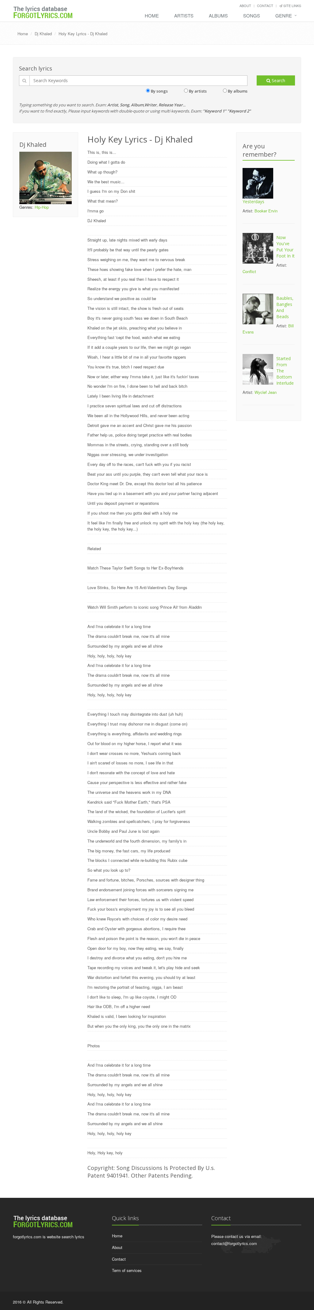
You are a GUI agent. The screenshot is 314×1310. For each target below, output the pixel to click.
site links (291, 5)
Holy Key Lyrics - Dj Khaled (83, 33)
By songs (159, 91)
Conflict (249, 271)
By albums (237, 91)
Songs (251, 15)
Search (277, 80)
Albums (218, 15)
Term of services (127, 1270)
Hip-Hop (42, 207)
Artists (183, 15)
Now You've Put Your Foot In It (285, 246)
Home (152, 15)
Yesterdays (253, 201)
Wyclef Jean (266, 392)
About (245, 5)
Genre (283, 15)
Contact (265, 5)
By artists (198, 91)
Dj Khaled (43, 33)
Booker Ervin (266, 211)
